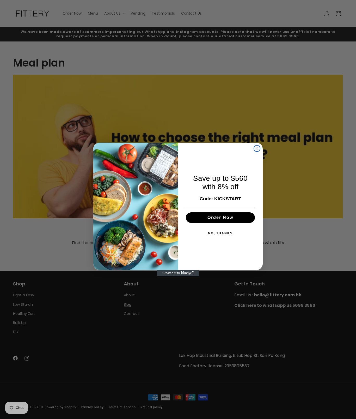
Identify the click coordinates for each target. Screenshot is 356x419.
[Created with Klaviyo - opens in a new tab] (178, 273)
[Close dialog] (257, 148)
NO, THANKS (220, 233)
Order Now (220, 217)
